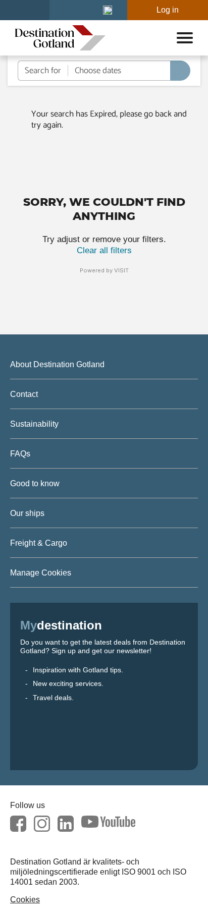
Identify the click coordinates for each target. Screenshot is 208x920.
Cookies (25, 899)
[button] (107, 10)
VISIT (121, 270)
